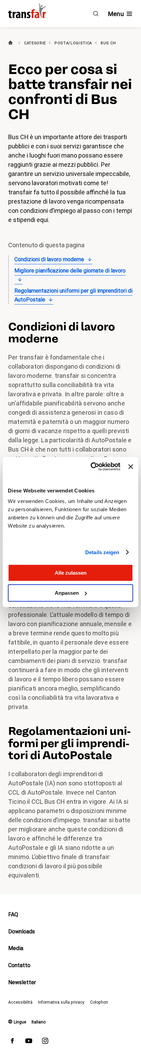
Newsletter (22, 982)
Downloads (21, 931)
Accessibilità (20, 1002)
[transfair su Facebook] (12, 1042)
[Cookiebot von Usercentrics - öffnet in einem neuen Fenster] (91, 466)
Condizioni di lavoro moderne (49, 259)
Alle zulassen (71, 573)
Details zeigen (102, 552)
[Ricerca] (96, 13)
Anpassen (67, 593)
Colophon (99, 1002)
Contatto (19, 965)
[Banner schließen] (130, 466)
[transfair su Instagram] (45, 1042)
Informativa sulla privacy (61, 1002)
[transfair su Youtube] (29, 1042)
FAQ (13, 914)
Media (15, 948)
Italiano (38, 1022)
